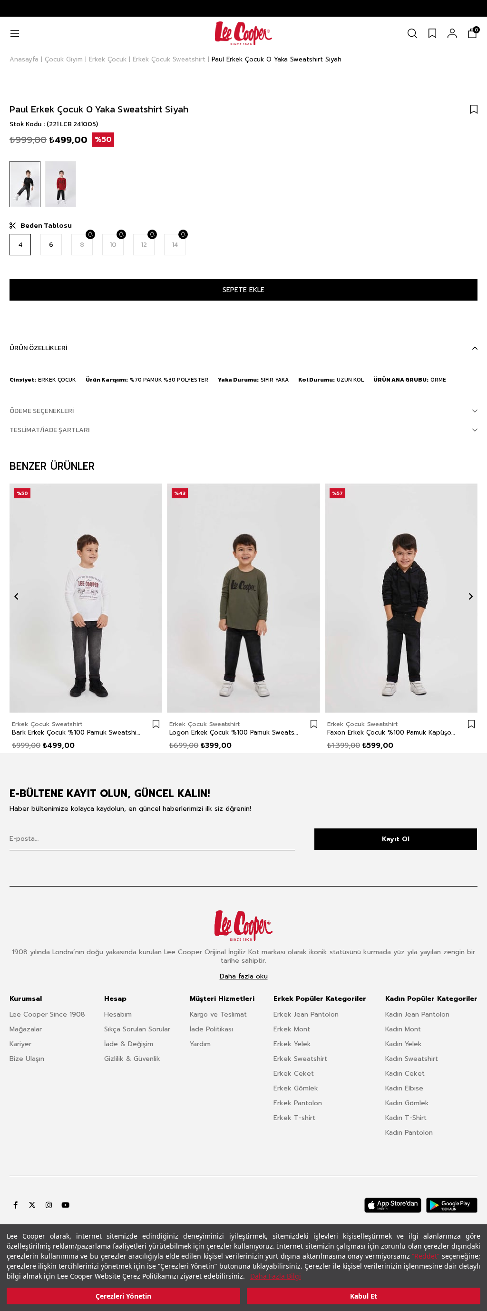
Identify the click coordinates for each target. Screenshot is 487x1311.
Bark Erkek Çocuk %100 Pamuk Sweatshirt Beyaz (76, 732)
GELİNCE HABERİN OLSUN (90, 234)
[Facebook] (15, 1205)
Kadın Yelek (403, 1044)
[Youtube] (65, 1205)
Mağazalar (26, 1029)
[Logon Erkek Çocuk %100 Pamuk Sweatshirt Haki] (243, 598)
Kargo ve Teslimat (218, 1014)
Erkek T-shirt (294, 1118)
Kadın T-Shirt (406, 1118)
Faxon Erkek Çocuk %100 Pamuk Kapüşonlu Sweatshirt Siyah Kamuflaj (391, 732)
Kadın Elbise (404, 1088)
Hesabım (118, 1014)
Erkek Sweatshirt (300, 1059)
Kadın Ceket (405, 1074)
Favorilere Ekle (156, 724)
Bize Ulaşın (27, 1059)
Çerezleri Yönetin (123, 1296)
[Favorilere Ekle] (473, 109)
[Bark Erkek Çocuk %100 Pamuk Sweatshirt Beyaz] (86, 598)
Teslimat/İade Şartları (49, 430)
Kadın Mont (403, 1029)
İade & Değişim (128, 1044)
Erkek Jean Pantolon (306, 1014)
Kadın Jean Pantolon (417, 1014)
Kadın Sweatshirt (411, 1059)
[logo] (243, 925)
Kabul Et (363, 1296)
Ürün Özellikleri (38, 348)
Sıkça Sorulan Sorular (137, 1029)
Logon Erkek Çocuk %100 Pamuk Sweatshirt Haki (233, 732)
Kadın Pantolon (409, 1133)
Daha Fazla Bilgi (275, 1276)
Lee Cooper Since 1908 (47, 1014)
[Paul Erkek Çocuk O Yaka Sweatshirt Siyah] (25, 184)
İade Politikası (211, 1029)
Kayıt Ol (395, 839)
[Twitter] (32, 1205)
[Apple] (392, 1205)
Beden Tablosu (46, 225)
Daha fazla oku (244, 976)
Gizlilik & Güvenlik (132, 1059)
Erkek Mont (291, 1029)
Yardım (200, 1044)
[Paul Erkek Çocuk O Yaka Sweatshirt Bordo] (60, 184)
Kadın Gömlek (407, 1103)
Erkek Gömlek (295, 1088)
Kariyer (20, 1044)
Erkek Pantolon (297, 1103)
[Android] (451, 1205)
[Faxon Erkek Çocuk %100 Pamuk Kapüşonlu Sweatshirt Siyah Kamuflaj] (401, 598)
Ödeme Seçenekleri (42, 411)
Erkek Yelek (292, 1044)
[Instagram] (49, 1205)
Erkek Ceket (293, 1074)
